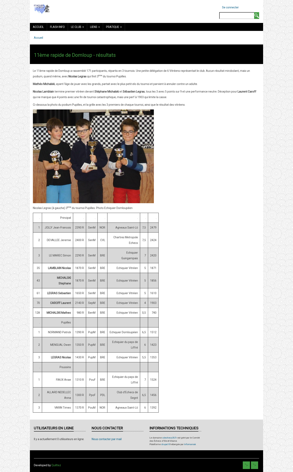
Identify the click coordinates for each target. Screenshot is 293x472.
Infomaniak (190, 444)
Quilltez (56, 465)
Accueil (38, 27)
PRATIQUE (113, 27)
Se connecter (230, 7)
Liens (94, 27)
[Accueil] (41, 8)
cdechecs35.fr (169, 438)
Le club (76, 27)
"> (246, 465)
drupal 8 (165, 444)
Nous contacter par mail (107, 439)
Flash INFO (57, 27)
